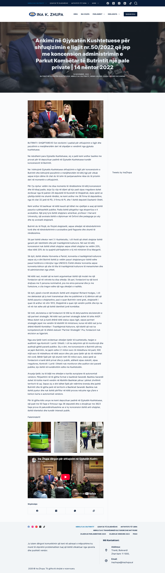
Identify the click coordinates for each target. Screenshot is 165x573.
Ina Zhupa (85, 14)
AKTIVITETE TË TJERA (78, 3)
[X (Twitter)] (113, 3)
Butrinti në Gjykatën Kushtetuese (55, 76)
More (94, 3)
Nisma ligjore (96, 76)
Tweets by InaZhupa (122, 172)
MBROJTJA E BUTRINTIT (36, 3)
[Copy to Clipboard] (93, 511)
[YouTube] (125, 3)
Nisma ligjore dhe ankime (114, 76)
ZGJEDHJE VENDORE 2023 (119, 534)
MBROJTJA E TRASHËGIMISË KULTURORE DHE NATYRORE (115, 530)
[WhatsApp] (75, 511)
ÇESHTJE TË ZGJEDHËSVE (59, 3)
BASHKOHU (130, 14)
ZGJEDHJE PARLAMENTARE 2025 (93, 534)
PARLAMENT (97, 14)
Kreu (76, 14)
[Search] (135, 3)
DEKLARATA (112, 14)
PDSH (135, 534)
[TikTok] (130, 3)
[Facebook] (108, 3)
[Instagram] (119, 3)
